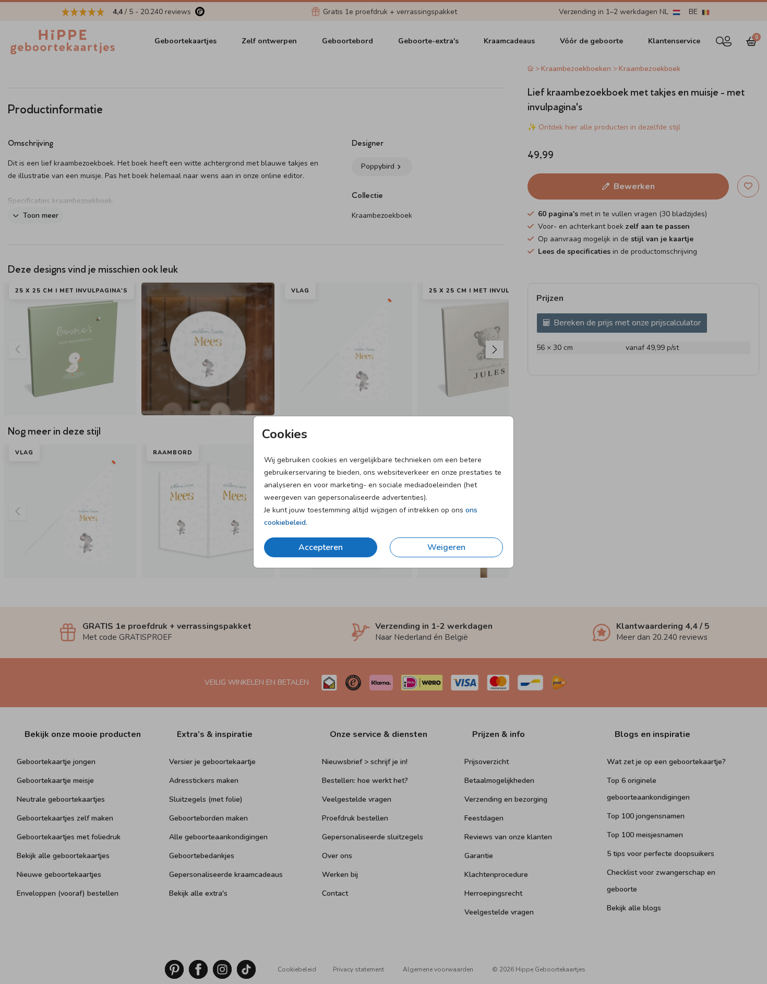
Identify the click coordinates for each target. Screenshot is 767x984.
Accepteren (320, 547)
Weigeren (446, 547)
